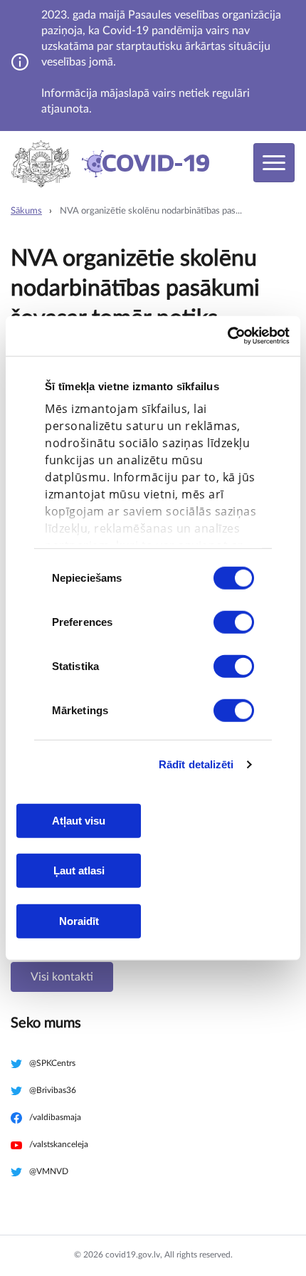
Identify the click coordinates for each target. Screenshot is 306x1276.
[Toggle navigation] (274, 162)
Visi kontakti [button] (62, 977)
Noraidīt (79, 920)
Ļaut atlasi (79, 870)
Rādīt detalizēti (196, 764)
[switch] (233, 621)
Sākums (26, 211)
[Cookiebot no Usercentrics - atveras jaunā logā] (227, 336)
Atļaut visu (78, 820)
